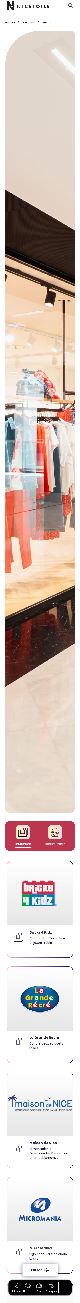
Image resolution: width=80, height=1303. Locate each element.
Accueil (10, 22)
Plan (39, 1291)
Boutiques (51, 1291)
